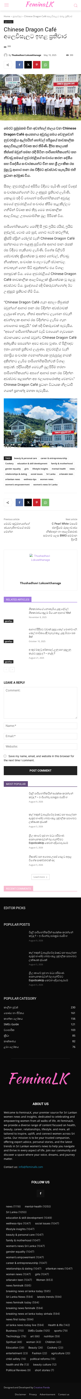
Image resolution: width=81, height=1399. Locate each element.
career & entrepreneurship (54, 458)
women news (46, 479)
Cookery (9, 463)
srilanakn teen (66, 474)
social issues (37, 474)
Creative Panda (42, 1387)
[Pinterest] (36, 65)
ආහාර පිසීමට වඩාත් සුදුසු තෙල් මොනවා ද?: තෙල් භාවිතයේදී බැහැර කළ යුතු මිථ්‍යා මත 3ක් (53, 633)
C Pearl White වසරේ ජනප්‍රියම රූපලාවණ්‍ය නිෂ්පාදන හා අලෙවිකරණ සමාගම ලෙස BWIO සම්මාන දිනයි (60, 531)
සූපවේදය (17, 16)
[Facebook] (19, 65)
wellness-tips (30, 479)
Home (7, 16)
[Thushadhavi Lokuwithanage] (6, 55)
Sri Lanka (50, 474)
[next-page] (12, 669)
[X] (28, 65)
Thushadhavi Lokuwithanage (26, 55)
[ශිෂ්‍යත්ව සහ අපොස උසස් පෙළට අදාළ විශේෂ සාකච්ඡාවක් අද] (15, 862)
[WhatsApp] (45, 65)
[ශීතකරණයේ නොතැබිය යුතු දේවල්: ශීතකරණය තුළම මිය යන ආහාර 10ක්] (15, 615)
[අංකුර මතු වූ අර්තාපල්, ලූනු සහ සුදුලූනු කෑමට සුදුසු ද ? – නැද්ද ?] (15, 655)
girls (26, 468)
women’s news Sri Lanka (45, 484)
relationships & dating (16, 474)
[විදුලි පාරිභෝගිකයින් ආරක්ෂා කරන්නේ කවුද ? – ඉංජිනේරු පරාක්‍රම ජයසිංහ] (15, 799)
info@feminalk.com (31, 1167)
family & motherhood (62, 463)
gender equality (13, 468)
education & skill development (32, 463)
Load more (39, 876)
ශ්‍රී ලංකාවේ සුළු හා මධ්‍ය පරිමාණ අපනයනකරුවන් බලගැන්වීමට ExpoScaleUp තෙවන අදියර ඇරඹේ (48, 839)
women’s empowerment (17, 484)
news (72, 468)
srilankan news (12, 479)
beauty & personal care (25, 458)
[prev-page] (6, 669)
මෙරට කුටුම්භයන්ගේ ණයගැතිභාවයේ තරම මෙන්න (17, 527)
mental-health (59, 468)
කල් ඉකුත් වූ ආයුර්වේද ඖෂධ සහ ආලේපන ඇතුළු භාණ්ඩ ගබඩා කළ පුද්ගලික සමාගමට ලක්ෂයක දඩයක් (53, 818)
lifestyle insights (40, 468)
